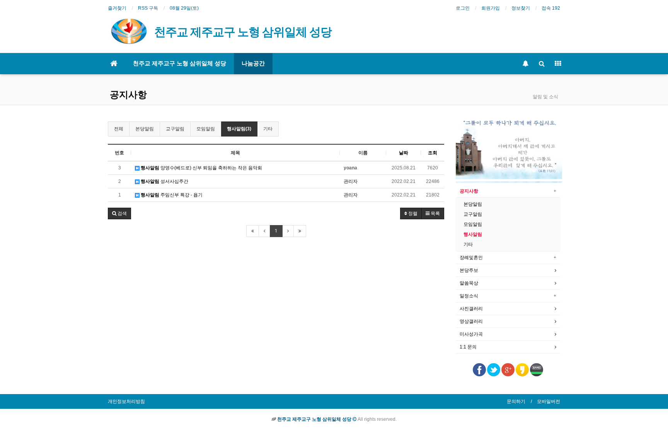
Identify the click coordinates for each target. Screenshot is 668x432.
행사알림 (473, 234)
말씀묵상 (469, 283)
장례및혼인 (471, 257)
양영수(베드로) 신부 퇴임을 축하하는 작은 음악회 (201, 168)
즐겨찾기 (117, 8)
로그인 (463, 8)
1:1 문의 (468, 347)
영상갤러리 (471, 321)
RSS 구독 (148, 8)
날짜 (403, 152)
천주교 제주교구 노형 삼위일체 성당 (179, 63)
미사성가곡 (471, 334)
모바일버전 (548, 401)
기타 (268, 128)
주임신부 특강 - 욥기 (172, 195)
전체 (118, 128)
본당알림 (144, 128)
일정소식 (469, 296)
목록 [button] (434, 213)
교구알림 (175, 128)
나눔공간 (253, 63)
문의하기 (516, 401)
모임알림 (205, 128)
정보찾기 (520, 8)
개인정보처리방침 (126, 401)
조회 (432, 152)
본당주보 (469, 270)
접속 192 (551, 8)
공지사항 (128, 94)
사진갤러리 (471, 308)
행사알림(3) (239, 128)
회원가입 (490, 8)
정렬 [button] (412, 213)
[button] (119, 213)
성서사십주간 (164, 181)
